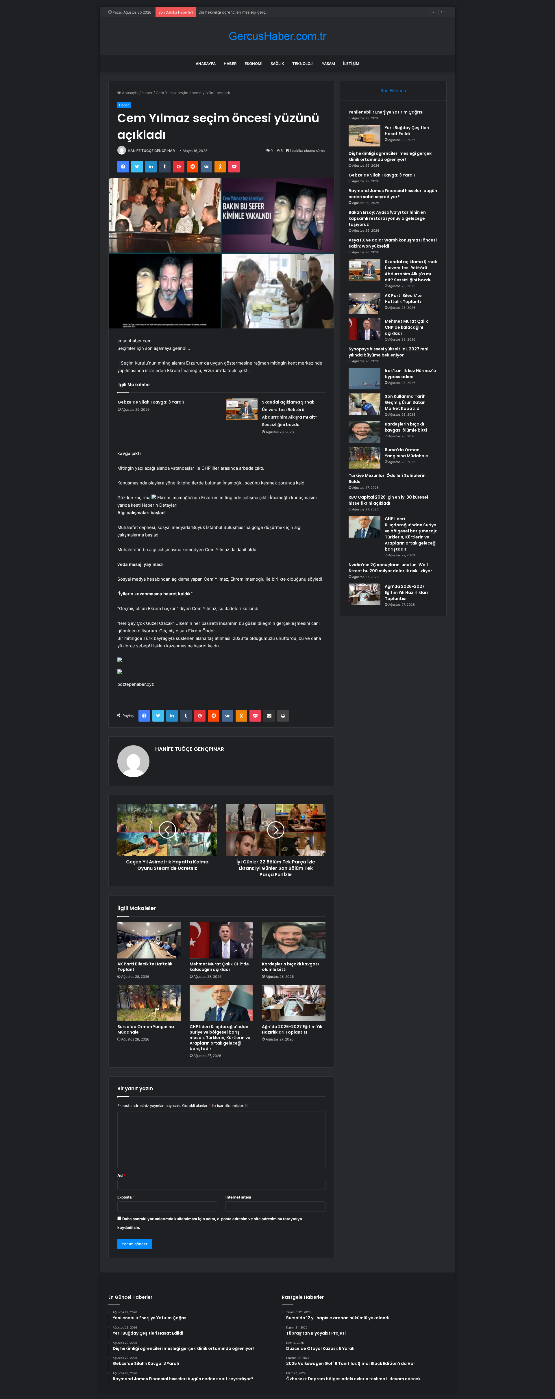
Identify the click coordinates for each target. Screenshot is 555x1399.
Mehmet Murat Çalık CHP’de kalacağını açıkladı (219, 966)
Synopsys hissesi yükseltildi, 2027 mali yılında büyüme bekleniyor (389, 352)
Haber (230, 63)
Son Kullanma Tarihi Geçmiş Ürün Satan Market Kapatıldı (406, 402)
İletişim (351, 63)
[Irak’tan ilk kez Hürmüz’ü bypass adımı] (364, 378)
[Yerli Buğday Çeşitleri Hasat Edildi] (364, 135)
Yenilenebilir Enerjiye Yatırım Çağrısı (386, 112)
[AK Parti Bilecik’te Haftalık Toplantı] (149, 940)
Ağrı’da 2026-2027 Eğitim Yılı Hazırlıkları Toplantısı (292, 1029)
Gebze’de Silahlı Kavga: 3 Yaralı (151, 402)
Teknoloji (303, 63)
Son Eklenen (393, 90)
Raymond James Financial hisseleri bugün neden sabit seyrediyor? (393, 194)
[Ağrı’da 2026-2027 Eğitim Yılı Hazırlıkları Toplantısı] (293, 1003)
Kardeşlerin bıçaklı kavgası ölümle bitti (290, 966)
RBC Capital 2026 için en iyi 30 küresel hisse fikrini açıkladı (388, 500)
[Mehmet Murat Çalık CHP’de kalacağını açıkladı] (221, 940)
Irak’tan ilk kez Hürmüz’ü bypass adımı (410, 374)
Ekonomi (253, 63)
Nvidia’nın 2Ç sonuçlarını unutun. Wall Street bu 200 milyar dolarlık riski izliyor (390, 568)
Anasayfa (206, 63)
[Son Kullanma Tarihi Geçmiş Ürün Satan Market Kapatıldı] (364, 404)
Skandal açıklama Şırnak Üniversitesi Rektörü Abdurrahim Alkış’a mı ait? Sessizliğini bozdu (411, 271)
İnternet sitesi (238, 1197)
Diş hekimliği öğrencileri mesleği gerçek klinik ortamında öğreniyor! (259, 12)
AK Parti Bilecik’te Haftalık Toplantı (144, 966)
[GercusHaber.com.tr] (277, 36)
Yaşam (328, 63)
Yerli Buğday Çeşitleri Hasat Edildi (407, 131)
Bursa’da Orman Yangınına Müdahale (145, 1029)
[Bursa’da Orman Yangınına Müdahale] (149, 1003)
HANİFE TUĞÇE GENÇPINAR (151, 150)
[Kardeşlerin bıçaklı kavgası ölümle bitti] (293, 940)
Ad (121, 1175)
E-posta (126, 1197)
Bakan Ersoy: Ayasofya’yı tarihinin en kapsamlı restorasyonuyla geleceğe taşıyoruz (387, 218)
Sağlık (277, 63)
